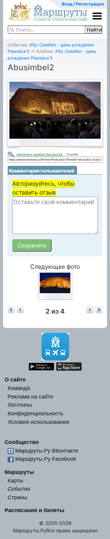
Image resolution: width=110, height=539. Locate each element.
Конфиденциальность (35, 413)
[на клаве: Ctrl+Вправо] (89, 310)
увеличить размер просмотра (39, 154)
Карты (15, 480)
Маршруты (19, 472)
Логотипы (20, 405)
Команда (19, 388)
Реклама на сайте (30, 396)
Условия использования (38, 422)
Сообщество (22, 442)
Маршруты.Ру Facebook (45, 459)
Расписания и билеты (34, 510)
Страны (17, 497)
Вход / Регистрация (83, 3)
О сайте (15, 379)
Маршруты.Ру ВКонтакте (46, 450)
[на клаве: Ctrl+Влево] (20, 310)
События (19, 489)
